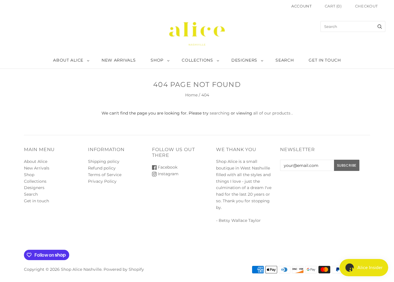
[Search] (379, 26)
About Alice (68, 60)
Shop (157, 60)
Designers (244, 60)
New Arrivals (119, 60)
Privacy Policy (102, 181)
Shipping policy (103, 161)
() (333, 6)
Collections (197, 60)
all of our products (271, 113)
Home (191, 95)
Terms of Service (104, 174)
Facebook (167, 167)
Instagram (168, 173)
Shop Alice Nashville (81, 269)
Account (301, 6)
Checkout (366, 6)
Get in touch (325, 60)
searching (220, 113)
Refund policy (102, 168)
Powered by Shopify (124, 269)
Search (284, 60)
